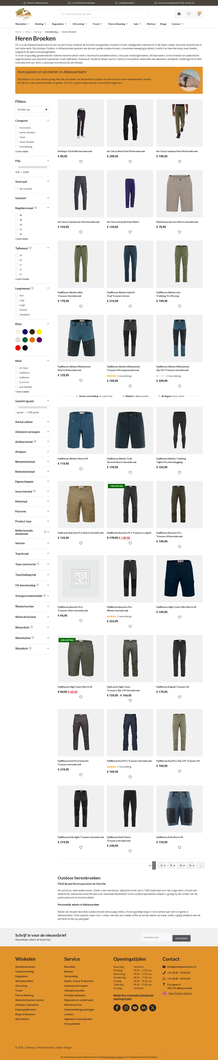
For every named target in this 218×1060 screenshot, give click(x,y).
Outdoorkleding (24, 971)
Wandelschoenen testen (29, 1000)
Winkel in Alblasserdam (37, 2)
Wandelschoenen (25, 966)
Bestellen (69, 966)
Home (18, 31)
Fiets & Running (116, 23)
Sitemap (30, 1047)
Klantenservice (73, 1004)
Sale (136, 23)
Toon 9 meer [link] (21, 239)
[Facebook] (117, 1007)
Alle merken (22, 1019)
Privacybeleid (72, 1023)
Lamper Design (63, 1047)
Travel (96, 23)
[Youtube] (134, 1007)
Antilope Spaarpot (75, 995)
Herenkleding (51, 31)
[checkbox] (32, 127)
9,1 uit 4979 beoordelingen (83, 2)
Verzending (71, 976)
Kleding (39, 23)
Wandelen (20, 23)
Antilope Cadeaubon (27, 1004)
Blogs (163, 23)
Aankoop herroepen (76, 985)
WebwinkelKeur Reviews (113, 1057)
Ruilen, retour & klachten (78, 981)
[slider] (16, 167)
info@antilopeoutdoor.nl (181, 966)
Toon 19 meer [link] (22, 279)
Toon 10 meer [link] (22, 391)
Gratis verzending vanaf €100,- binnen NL (176, 2)
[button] (32, 120)
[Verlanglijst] (179, 14)
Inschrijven (181, 938)
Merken (151, 23)
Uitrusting (78, 23)
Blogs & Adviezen (25, 1014)
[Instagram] (125, 1007)
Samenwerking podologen (79, 1009)
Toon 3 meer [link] (21, 151)
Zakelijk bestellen (127, 2)
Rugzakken (58, 23)
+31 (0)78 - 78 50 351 (178, 972)
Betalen (68, 971)
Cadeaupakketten (25, 1009)
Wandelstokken (24, 981)
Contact (175, 23)
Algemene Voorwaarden (78, 1019)
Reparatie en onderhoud (78, 1000)
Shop (27, 31)
